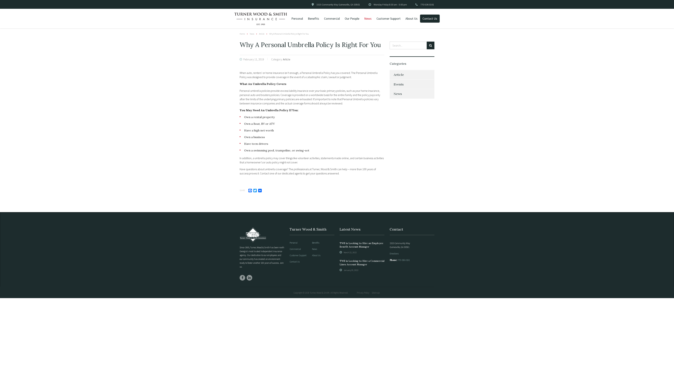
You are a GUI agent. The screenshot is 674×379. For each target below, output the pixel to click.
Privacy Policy (363, 292)
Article (399, 75)
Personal (297, 18)
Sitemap (376, 292)
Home (242, 33)
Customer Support (388, 18)
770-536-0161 (427, 4)
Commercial (332, 18)
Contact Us (429, 18)
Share (242, 190)
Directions (394, 253)
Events (399, 84)
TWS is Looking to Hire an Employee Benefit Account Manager (361, 245)
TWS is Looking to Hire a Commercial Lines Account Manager (362, 262)
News (368, 18)
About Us (411, 18)
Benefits (313, 18)
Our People (352, 18)
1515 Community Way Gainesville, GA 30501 (338, 4)
